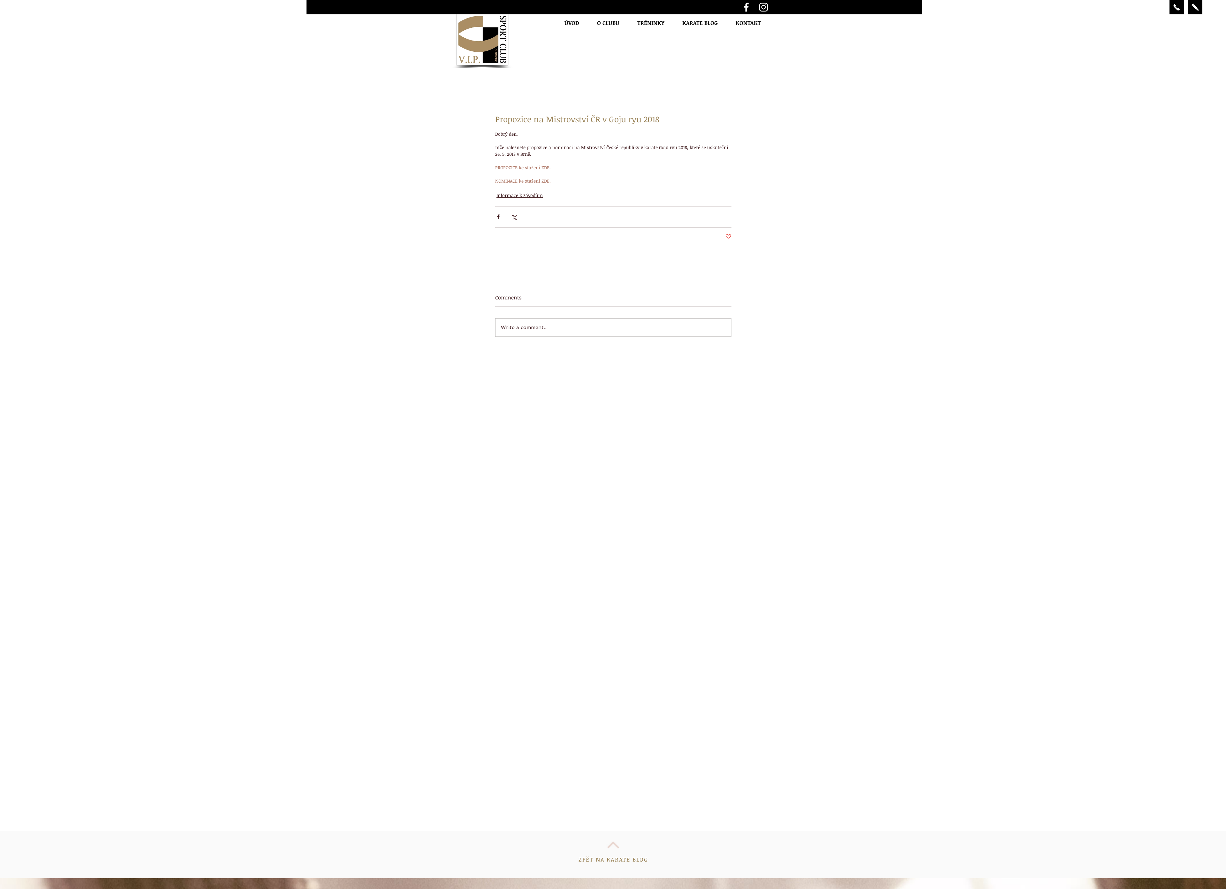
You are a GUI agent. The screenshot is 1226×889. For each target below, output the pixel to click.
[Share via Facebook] (498, 217)
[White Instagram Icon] (763, 7)
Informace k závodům (519, 195)
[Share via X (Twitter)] (514, 217)
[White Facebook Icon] (746, 7)
